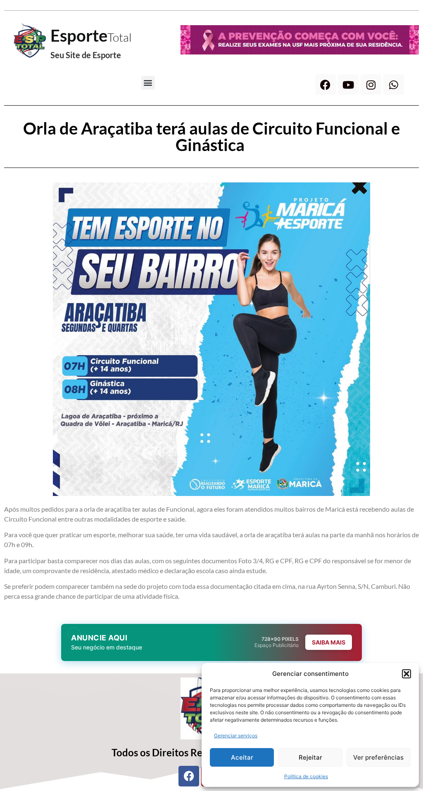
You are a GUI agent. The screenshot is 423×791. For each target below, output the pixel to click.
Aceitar (242, 757)
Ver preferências (378, 757)
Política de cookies (306, 776)
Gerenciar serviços (235, 735)
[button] (406, 674)
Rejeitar (310, 757)
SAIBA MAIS (328, 642)
